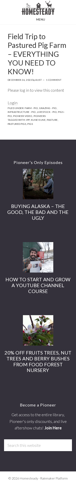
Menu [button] (40, 19)
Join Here (53, 427)
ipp (28, 119)
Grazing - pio (48, 108)
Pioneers (40, 115)
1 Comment (54, 79)
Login (12, 102)
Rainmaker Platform (54, 478)
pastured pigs (17, 123)
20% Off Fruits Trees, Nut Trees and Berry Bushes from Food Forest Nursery (38, 361)
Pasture (52, 119)
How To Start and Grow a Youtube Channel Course (38, 285)
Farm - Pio (31, 108)
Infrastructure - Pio (22, 111)
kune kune (38, 119)
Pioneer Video (22, 115)
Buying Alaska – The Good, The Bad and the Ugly (38, 212)
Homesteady (38, 8)
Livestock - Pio (47, 111)
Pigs (30, 123)
